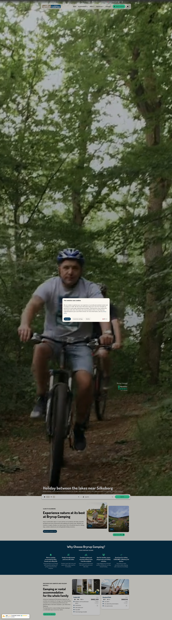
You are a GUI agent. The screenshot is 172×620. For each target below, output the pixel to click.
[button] (15, 616)
